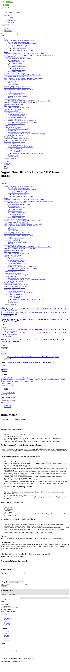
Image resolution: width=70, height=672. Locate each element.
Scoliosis (46, 379)
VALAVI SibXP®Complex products (15, 57)
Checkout (11, 22)
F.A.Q (6, 168)
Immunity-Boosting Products (12, 127)
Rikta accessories (13, 84)
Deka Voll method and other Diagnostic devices (18, 86)
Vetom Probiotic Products (15, 135)
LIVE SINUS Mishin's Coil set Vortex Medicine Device (20, 102)
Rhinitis (41, 379)
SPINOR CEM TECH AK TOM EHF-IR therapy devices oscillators (24, 78)
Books (6, 52)
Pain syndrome (52, 378)
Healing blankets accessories (16, 71)
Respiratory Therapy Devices (12, 137)
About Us (7, 161)
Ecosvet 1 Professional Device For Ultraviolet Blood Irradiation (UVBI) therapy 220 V (27, 362)
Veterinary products (10, 158)
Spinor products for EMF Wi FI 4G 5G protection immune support (27, 133)
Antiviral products (13, 130)
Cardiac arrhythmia (20, 379)
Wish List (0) (11, 20)
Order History (8, 620)
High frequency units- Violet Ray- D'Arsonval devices (20, 120)
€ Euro (7, 28)
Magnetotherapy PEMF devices (13, 104)
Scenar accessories (13, 60)
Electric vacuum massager (15, 112)
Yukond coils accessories (19, 48)
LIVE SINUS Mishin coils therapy (18, 45)
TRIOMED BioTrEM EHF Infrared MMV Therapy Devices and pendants (29, 101)
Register (10, 17)
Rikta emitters (12, 83)
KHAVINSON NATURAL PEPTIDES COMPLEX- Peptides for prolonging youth (28, 55)
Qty (2, 392)
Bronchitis (12, 379)
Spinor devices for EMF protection (18, 76)
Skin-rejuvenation (28, 378)
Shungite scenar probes (18, 70)
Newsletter (7, 623)
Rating (3, 584)
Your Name (4, 573)
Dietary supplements (14, 94)
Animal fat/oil (16, 151)
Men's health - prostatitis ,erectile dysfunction (17, 138)
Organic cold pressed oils (15, 148)
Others (10, 91)
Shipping (7, 163)
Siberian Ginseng (13, 156)
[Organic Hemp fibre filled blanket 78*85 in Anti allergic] (17, 381)
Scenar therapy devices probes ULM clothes (17, 58)
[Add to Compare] (3, 336)
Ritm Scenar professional (15, 63)
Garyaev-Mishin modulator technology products (22, 43)
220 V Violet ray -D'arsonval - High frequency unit (22, 122)
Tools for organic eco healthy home (14, 142)
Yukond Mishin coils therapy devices (18, 47)
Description (7, 405)
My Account (8, 15)
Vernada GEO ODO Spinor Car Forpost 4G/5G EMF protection (22, 75)
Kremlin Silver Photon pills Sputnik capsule (17, 88)
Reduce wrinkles (61, 378)
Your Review (4, 581)
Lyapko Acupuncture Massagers (17, 114)
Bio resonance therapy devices (13, 99)
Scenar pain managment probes (17, 66)
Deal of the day (5, 599)
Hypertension (4, 379)
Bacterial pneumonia (32, 379)
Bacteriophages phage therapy (16, 93)
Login (9, 19)
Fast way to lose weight (40, 378)
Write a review (10, 400)
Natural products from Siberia (16, 145)
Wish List (7, 621)
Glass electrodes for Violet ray (16, 124)
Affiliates (7, 624)
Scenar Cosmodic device (15, 65)
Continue (3, 586)
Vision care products (10, 125)
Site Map (7, 640)
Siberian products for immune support (19, 132)
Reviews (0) (7, 407)
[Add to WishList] (1, 336)
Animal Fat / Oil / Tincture (15, 150)
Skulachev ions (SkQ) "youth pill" (18, 96)
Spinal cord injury (54, 379)
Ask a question (5, 402)
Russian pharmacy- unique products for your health (19, 89)
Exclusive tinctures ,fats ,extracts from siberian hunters (27, 153)
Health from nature (9, 143)
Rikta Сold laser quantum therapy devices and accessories (21, 79)
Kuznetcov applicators (14, 119)
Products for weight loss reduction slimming (17, 140)
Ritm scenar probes (17, 68)
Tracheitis (62, 379)
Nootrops (10, 97)
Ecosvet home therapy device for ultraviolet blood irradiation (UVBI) (24, 53)
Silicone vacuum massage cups (17, 117)
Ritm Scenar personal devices (16, 61)
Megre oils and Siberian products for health (20, 147)
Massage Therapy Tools (11, 111)
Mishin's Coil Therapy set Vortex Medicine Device (19, 40)
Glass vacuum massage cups (16, 115)
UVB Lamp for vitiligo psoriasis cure (18, 107)
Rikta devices (12, 81)
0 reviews (3, 400)
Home (6, 39)
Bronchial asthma (6, 378)
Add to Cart (4, 327)
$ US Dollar (8, 30)
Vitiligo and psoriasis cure (11, 106)
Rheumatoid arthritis (17, 378)
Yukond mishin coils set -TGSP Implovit (23, 50)
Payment (6, 164)
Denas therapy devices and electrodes (15, 73)
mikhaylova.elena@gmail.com (13, 651)
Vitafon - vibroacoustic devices (13, 109)
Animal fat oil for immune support (18, 129)
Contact (6, 166)
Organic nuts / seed (13, 155)
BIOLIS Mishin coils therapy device (18, 42)
